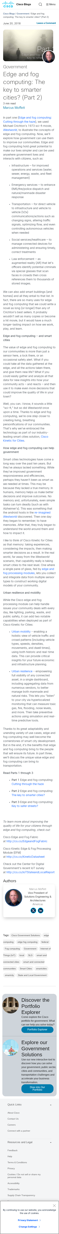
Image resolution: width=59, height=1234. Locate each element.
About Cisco (14, 1112)
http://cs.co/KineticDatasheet (25, 857)
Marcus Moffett (14, 107)
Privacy (11, 1168)
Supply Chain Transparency (21, 1195)
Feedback (12, 1150)
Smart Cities (26, 968)
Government (23, 13)
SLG (30, 955)
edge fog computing (27, 942)
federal (45, 942)
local (22, 955)
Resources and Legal (20, 1142)
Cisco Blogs (23, 4)
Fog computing (12, 948)
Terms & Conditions (17, 1162)
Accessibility (14, 1183)
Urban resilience (22, 671)
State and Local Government (32, 975)
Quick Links (15, 1104)
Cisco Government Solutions (25, 935)
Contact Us (13, 1118)
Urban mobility (21, 632)
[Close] (54, 1205)
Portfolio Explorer (37, 1029)
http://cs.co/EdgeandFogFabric (26, 841)
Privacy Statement (28, 1220)
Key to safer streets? (25, 806)
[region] (29, 1217)
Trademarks (14, 1189)
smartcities (41, 968)
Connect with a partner (19, 1130)
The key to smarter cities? (28, 795)
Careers (12, 1124)
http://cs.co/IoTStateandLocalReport (30, 872)
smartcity (9, 975)
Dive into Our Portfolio (37, 1088)
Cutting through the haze (28, 784)
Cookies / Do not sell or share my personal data (24, 1176)
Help (10, 1156)
